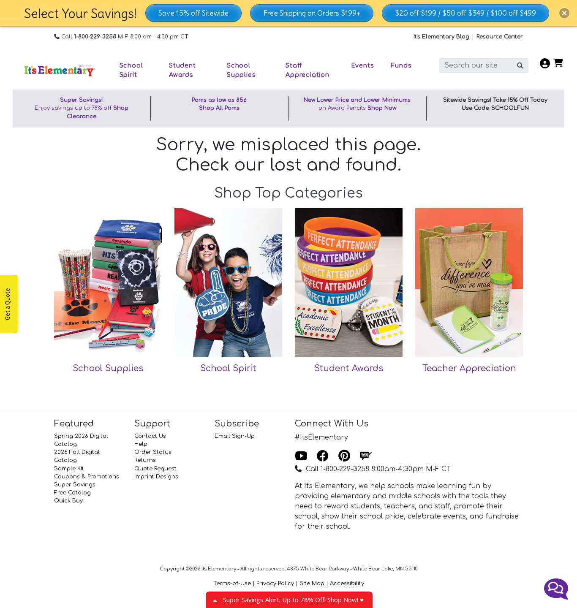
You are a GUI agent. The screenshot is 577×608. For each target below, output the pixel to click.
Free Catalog (72, 493)
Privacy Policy (275, 583)
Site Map (311, 583)
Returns (145, 460)
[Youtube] (301, 456)
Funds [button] (401, 65)
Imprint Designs (156, 477)
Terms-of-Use (232, 583)
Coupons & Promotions (86, 477)
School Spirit (228, 368)
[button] (564, 13)
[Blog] (365, 456)
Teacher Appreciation (469, 368)
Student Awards (348, 368)
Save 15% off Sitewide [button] (193, 13)
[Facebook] (322, 456)
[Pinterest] (344, 456)
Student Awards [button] (182, 70)
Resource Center (499, 37)
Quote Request (155, 469)
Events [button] (362, 65)
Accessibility (347, 583)
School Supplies (108, 368)
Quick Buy (68, 501)
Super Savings (74, 485)
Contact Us (150, 436)
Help (140, 444)
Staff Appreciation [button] (307, 70)
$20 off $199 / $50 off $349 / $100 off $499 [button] (465, 13)
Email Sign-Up (235, 436)
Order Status (152, 452)
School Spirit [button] (131, 70)
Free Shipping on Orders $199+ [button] (311, 13)
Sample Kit (69, 469)
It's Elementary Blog (441, 37)
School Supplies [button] (241, 70)
